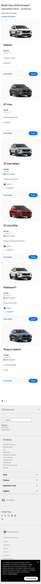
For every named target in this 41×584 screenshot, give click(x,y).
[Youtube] (9, 515)
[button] (20, 474)
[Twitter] (5, 515)
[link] (5, 541)
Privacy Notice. (12, 574)
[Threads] (15, 515)
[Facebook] (2, 515)
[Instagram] (12, 515)
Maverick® (6, 430)
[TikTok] (2, 519)
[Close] (38, 564)
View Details (7, 74)
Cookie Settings (31, 578)
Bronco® (5, 427)
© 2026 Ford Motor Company (10, 537)
